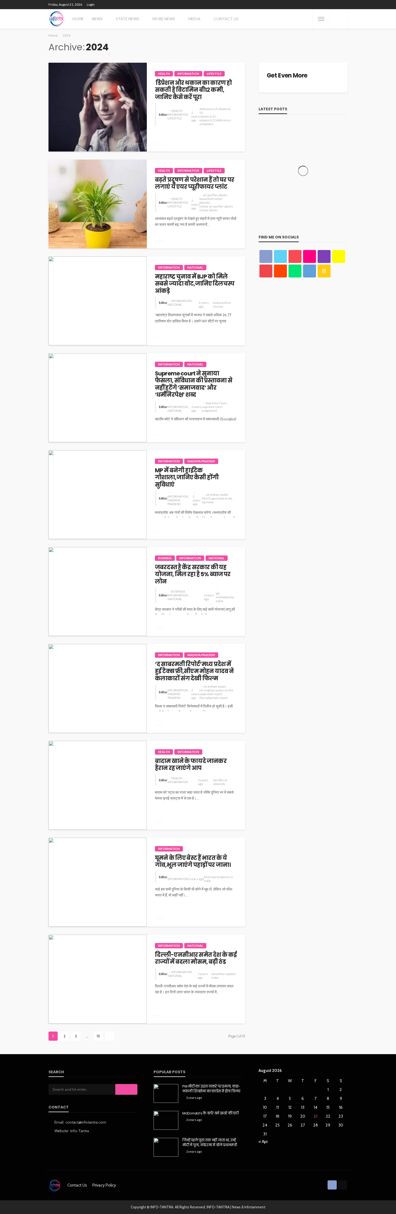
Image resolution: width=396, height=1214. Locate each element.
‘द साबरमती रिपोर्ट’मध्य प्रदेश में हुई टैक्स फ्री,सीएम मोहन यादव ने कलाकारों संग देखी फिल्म (194, 671)
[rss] (324, 271)
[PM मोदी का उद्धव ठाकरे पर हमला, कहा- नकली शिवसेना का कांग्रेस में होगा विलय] (166, 1093)
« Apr (263, 1141)
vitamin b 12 (207, 116)
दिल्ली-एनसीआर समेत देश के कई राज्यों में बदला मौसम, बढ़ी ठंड (196, 958)
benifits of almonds (220, 782)
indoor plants (208, 210)
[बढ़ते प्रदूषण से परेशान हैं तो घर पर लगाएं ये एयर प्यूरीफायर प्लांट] (97, 204)
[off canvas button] (321, 19)
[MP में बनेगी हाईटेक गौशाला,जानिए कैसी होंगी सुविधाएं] (97, 494)
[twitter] (280, 256)
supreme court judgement (212, 408)
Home (78, 18)
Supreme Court (216, 403)
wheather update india (223, 975)
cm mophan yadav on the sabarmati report (216, 692)
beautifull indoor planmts (211, 200)
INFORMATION (188, 73)
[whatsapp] (295, 271)
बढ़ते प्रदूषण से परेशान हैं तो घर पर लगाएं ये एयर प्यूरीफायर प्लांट (194, 183)
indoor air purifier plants (216, 206)
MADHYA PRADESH (201, 461)
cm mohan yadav (217, 494)
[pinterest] (295, 256)
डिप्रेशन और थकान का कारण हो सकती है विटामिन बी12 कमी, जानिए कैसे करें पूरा (193, 90)
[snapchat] (338, 256)
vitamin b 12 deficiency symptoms (215, 122)
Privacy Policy (104, 1185)
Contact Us (226, 18)
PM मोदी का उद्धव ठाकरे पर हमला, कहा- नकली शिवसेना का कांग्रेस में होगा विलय (211, 1089)
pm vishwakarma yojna (225, 597)
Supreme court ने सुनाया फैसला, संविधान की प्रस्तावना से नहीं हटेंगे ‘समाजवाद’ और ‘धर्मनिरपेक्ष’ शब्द (193, 384)
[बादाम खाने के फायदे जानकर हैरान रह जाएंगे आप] (97, 785)
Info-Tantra (79, 1130)
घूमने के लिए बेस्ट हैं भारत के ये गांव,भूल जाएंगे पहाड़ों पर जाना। (193, 861)
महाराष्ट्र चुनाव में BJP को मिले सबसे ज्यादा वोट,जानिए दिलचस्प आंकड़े (194, 283)
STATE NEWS (127, 18)
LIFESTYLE (214, 73)
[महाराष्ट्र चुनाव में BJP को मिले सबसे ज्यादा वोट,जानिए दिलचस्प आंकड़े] (97, 300)
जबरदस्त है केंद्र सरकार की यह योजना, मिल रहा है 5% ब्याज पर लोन (192, 574)
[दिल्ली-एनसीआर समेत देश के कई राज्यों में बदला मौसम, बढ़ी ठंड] (97, 979)
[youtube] (266, 271)
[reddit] (280, 271)
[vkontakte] (309, 271)
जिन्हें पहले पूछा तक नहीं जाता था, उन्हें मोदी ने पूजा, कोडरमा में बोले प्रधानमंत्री (209, 1143)
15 (98, 1036)
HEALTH (164, 73)
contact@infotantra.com (85, 1122)
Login (91, 4)
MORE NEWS (163, 18)
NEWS (97, 18)
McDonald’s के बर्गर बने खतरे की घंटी (210, 1113)
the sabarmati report (213, 697)
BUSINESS (165, 558)
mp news (208, 502)
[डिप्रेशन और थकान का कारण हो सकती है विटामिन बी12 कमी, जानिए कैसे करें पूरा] (97, 107)
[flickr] (309, 256)
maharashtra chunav (222, 304)
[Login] (342, 1185)
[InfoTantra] (57, 18)
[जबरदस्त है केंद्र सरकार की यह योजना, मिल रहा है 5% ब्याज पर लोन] (97, 591)
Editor (163, 114)
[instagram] (324, 256)
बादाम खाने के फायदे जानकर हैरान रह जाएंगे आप (191, 765)
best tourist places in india (218, 878)
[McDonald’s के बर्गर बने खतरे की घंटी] (166, 1120)
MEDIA (194, 18)
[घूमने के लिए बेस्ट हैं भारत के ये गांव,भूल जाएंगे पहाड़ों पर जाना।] (97, 882)
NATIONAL (195, 267)
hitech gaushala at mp (217, 498)
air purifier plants (215, 195)
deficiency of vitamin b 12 (214, 110)
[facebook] (266, 256)
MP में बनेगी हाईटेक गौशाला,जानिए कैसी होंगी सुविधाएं (186, 477)
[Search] (338, 19)
